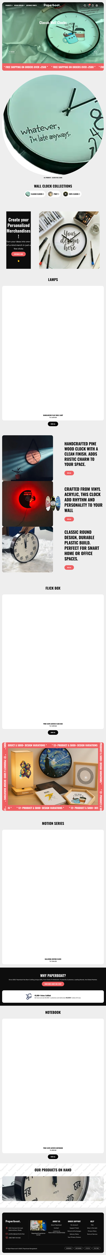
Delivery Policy (74, 1234)
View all (53, 424)
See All (69, 473)
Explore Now (53, 51)
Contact (56, 1228)
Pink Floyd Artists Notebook (53, 1148)
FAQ (92, 1225)
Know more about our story (53, 984)
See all (69, 568)
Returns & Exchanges (74, 1231)
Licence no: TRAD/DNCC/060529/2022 (56, 1231)
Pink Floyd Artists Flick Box (53, 724)
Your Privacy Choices (74, 1237)
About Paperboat (56, 1225)
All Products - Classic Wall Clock (53, 177)
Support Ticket (74, 1228)
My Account (74, 1225)
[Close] (17, 1246)
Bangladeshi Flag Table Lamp (53, 415)
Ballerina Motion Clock (53, 959)
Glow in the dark (92, 1228)
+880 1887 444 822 (15, 1238)
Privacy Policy (92, 1231)
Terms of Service (92, 1234)
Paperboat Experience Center (38, 1234)
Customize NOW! (18, 254)
